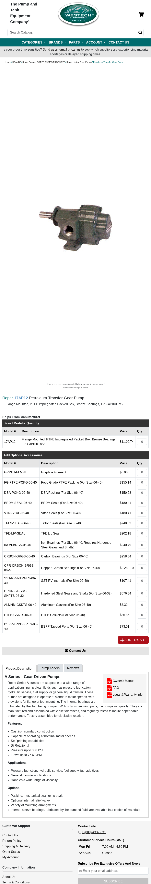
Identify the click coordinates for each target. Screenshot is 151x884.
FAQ (116, 687)
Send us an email (55, 49)
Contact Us (77, 650)
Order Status (11, 851)
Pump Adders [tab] (50, 668)
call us (75, 49)
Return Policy (11, 840)
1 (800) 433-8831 (94, 832)
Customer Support (16, 826)
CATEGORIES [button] (32, 42)
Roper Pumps (29, 62)
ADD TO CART (135, 640)
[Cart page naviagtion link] (141, 14)
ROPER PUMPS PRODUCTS (51, 62)
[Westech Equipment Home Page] (78, 14)
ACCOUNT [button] (94, 42)
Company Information (18, 867)
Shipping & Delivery (16, 846)
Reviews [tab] (73, 668)
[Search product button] (140, 32)
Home (8, 62)
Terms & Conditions (16, 882)
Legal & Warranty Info (128, 694)
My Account (10, 857)
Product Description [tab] (19, 668)
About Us (8, 877)
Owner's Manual (124, 681)
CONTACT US (119, 42)
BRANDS (16, 62)
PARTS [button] (75, 42)
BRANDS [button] (56, 42)
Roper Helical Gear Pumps (79, 62)
